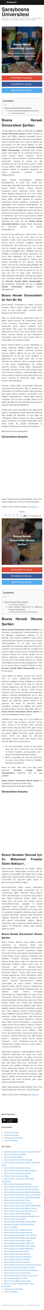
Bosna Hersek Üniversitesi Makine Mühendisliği (22, 1192)
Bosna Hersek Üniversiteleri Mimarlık (18, 1232)
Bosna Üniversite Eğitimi (13, 1157)
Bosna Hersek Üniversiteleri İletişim (17, 1240)
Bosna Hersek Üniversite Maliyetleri (18, 1256)
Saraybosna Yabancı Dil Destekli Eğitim (19, 1224)
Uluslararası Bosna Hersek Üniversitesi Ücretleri (22, 1151)
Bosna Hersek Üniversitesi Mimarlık (17, 1184)
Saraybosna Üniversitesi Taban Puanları (19, 1267)
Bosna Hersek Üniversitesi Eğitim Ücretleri (20, 1208)
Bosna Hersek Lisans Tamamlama (17, 1273)
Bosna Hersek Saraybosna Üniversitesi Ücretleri (22, 1265)
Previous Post (22, 1101)
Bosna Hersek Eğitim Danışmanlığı (17, 1281)
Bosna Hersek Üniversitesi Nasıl (16, 1176)
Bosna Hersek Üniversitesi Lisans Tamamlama (22, 1195)
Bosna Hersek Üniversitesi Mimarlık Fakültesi (21, 1189)
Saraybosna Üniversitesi (15, 12)
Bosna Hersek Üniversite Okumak (17, 1254)
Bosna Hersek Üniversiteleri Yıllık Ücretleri (20, 1221)
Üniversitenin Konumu (18, 113)
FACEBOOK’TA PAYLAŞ (21, 576)
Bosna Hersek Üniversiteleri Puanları (18, 1230)
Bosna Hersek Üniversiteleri (15, 1219)
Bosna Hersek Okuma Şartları (16, 602)
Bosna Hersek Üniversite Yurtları (16, 1251)
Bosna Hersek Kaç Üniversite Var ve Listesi (20, 1275)
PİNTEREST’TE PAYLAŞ (22, 570)
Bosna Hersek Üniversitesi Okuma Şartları (25, 612)
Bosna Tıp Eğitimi (11, 1227)
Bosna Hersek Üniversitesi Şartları (18, 108)
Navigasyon (12, 2)
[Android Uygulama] (10, 1120)
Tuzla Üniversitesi (11, 1140)
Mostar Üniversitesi (11, 1135)
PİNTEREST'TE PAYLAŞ (22, 78)
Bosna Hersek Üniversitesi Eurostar (18, 1203)
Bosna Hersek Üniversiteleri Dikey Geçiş (19, 1246)
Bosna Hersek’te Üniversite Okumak (18, 1160)
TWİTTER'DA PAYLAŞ (22, 90)
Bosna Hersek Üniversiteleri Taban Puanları (21, 1270)
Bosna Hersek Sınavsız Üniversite (17, 1262)
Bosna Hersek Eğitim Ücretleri (15, 1278)
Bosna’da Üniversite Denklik (15, 1154)
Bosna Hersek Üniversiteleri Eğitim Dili (19, 1243)
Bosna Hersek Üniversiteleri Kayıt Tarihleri (20, 1235)
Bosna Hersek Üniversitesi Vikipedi (17, 1213)
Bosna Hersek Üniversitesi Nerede (17, 1173)
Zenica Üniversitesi (11, 1132)
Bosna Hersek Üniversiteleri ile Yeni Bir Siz (23, 110)
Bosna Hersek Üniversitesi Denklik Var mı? (20, 1211)
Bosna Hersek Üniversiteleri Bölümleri (18, 1248)
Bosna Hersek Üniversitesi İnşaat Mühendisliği (22, 1197)
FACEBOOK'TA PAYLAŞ (21, 84)
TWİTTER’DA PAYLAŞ (22, 582)
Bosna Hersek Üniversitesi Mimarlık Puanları (21, 1186)
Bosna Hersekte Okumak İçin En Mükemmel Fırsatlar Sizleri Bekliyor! (25, 608)
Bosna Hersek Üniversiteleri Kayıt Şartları (20, 1238)
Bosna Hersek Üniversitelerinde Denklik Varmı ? (22, 1216)
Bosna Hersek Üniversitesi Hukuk (17, 1200)
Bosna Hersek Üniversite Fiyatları (17, 1259)
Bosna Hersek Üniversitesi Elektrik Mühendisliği (22, 1205)
